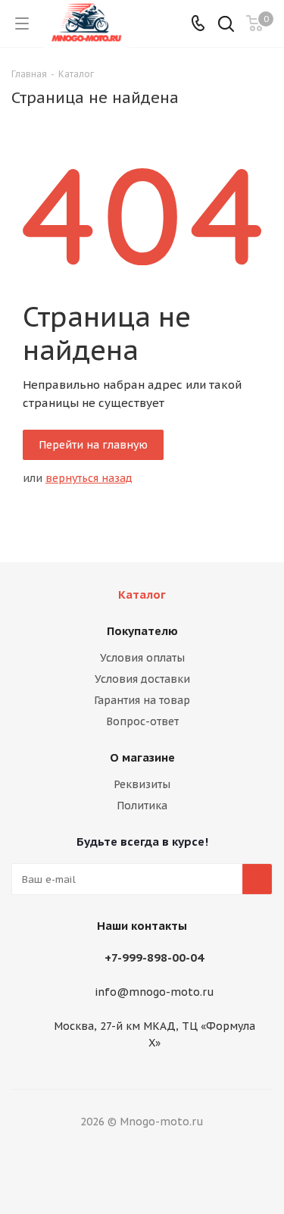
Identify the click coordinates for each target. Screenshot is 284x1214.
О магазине (142, 757)
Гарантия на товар (142, 700)
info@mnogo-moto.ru (154, 993)
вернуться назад (89, 478)
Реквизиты (142, 784)
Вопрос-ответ (142, 721)
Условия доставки (142, 679)
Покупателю (142, 631)
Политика (142, 805)
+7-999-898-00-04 (154, 957)
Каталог (142, 594)
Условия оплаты (142, 658)
